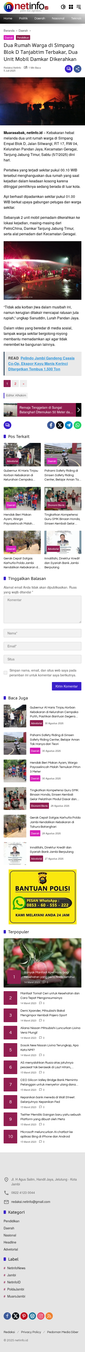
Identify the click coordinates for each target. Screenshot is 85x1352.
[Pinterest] (24, 1316)
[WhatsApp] (77, 425)
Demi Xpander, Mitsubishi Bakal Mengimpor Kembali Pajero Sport (43, 1013)
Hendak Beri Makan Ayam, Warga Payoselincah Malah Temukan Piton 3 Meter (20, 519)
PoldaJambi (15, 1289)
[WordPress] (32, 1316)
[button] (63, 7)
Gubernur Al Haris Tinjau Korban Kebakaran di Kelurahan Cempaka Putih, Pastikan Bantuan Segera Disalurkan (21, 475)
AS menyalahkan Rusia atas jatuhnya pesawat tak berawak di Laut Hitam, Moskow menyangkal (46, 1065)
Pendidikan (23, 37)
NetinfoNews (16, 1268)
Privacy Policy (31, 1332)
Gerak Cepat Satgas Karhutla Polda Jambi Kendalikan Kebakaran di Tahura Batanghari (21, 563)
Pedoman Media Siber (62, 1332)
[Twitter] (60, 425)
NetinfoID (14, 1282)
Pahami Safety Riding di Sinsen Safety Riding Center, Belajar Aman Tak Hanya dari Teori (62, 475)
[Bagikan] (77, 69)
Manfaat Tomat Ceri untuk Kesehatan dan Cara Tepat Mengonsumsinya (50, 996)
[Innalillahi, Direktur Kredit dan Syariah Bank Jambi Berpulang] (63, 542)
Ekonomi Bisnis (56, 505)
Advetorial (12, 461)
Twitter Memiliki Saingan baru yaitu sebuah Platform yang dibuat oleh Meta (50, 1117)
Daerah (9, 37)
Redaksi (9, 1332)
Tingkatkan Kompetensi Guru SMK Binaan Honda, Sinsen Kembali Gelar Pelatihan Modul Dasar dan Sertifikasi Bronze (62, 519)
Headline (10, 1242)
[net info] (26, 6)
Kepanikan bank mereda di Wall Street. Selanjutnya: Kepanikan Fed (47, 1100)
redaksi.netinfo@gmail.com (30, 1201)
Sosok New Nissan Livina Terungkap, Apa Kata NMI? (49, 1048)
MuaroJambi (16, 1296)
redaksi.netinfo (12, 67)
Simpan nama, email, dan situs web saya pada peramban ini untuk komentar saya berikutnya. (43, 672)
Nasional (10, 1235)
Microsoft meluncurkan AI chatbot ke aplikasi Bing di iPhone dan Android (46, 1134)
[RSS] (49, 1316)
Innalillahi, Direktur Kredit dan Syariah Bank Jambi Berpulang (62, 563)
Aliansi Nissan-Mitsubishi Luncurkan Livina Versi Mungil (50, 1030)
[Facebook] (51, 425)
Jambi (11, 1275)
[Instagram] (40, 1316)
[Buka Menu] (71, 7)
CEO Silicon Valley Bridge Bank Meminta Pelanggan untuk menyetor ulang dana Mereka (49, 1082)
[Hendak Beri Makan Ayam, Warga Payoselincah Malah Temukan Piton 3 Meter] (22, 498)
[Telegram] (69, 425)
